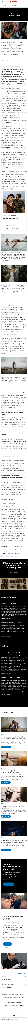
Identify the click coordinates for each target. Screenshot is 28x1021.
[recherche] (2, 2)
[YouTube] (21, 1015)
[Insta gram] (10, 1015)
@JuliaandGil (13, 550)
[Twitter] (17, 1015)
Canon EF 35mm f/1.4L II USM (10, 653)
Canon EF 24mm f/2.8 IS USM (10, 677)
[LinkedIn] (14, 1015)
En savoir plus (5, 782)
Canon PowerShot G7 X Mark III (11, 622)
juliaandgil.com (12, 556)
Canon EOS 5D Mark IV (8, 604)
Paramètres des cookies (14, 1008)
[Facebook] (7, 1015)
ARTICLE (3, 734)
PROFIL (14, 11)
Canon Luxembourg (13, 1012)
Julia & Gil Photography (15, 546)
